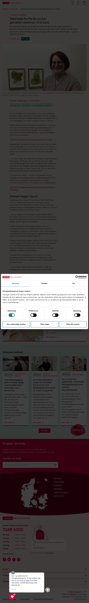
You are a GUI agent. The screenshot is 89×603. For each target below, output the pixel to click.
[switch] (33, 315)
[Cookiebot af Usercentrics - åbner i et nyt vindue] (77, 277)
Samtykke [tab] (15, 283)
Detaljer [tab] (45, 283)
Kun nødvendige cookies (16, 324)
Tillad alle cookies (73, 324)
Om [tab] (73, 283)
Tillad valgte (44, 324)
